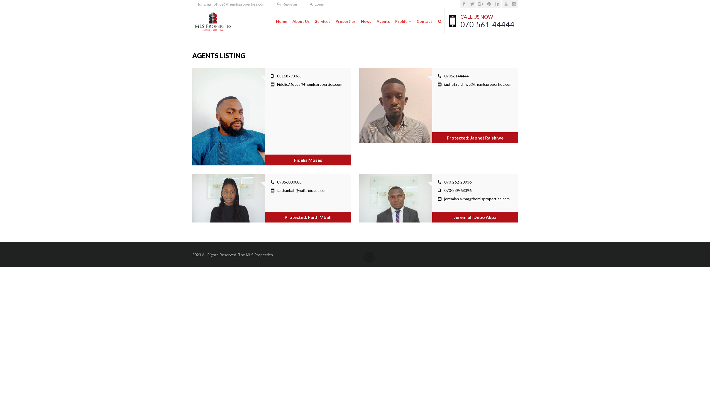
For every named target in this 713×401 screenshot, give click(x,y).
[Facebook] (464, 4)
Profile (401, 21)
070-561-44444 (487, 24)
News (366, 21)
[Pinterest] (489, 4)
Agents (383, 21)
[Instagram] (514, 4)
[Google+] (481, 4)
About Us (301, 21)
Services (322, 21)
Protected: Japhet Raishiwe (475, 137)
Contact (424, 21)
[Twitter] (472, 4)
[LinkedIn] (497, 4)
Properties (346, 21)
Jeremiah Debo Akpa (475, 217)
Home (281, 21)
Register (289, 4)
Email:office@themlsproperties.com (234, 4)
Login (319, 4)
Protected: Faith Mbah (308, 217)
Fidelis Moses (308, 160)
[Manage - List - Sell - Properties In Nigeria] (213, 21)
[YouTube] (506, 4)
